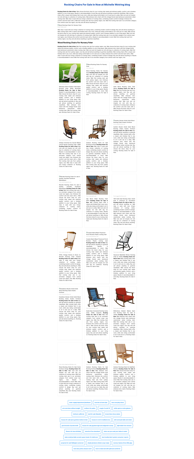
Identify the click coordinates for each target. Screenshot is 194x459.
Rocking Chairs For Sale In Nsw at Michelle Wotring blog (97, 4)
